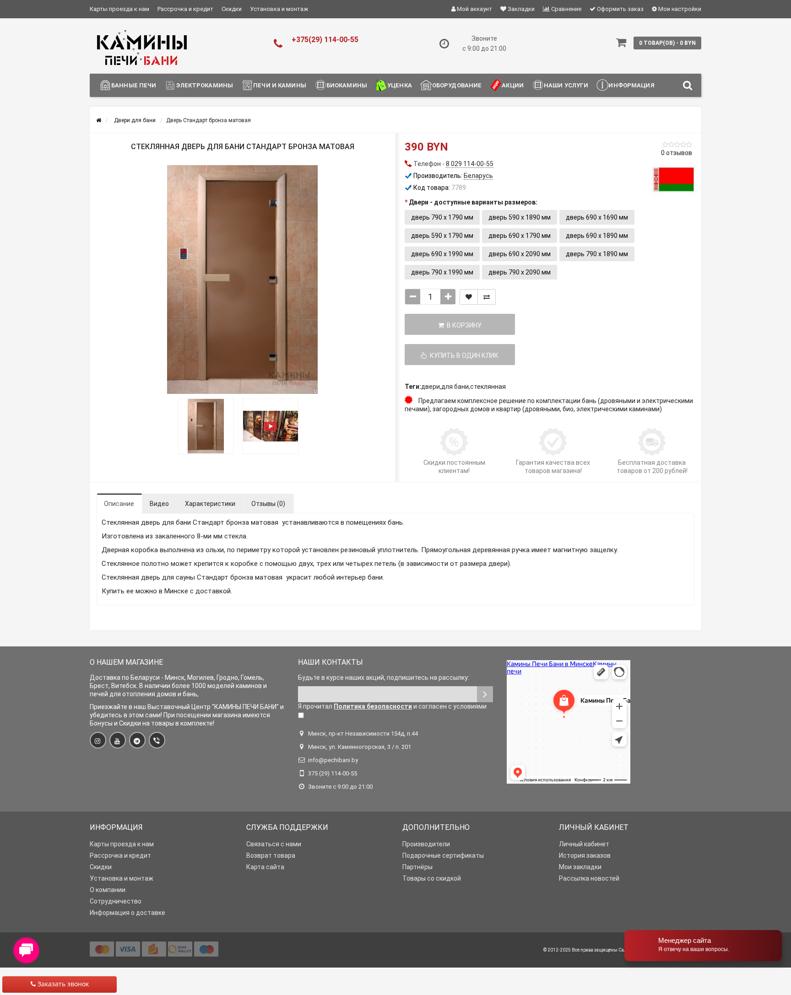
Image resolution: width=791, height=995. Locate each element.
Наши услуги (566, 85)
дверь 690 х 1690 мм (597, 217)
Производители (426, 844)
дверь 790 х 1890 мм (597, 254)
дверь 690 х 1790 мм (519, 235)
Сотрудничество (115, 901)
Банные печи (133, 85)
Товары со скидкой (431, 878)
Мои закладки (580, 867)
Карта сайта (265, 867)
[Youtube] (117, 740)
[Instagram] (98, 740)
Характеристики (210, 503)
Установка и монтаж (279, 8)
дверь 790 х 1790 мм (442, 217)
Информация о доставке (127, 912)
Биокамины (346, 85)
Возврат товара (270, 855)
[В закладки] (469, 297)
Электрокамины (204, 85)
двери (430, 386)
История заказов (585, 855)
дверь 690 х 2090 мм (519, 254)
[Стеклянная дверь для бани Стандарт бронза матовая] (243, 279)
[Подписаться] (485, 694)
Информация (631, 85)
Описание (119, 503)
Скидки (232, 8)
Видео (159, 503)
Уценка (399, 85)
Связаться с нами (273, 844)
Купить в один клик (462, 355)
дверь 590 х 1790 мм (442, 235)
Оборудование (457, 85)
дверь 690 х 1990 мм (442, 254)
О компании (107, 889)
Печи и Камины (279, 85)
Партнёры (417, 867)
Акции (513, 85)
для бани (455, 386)
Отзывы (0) (268, 503)
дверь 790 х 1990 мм (442, 272)
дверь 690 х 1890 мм (597, 235)
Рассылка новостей (589, 878)
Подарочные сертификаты (443, 855)
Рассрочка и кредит (185, 8)
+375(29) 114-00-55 (325, 39)
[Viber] (157, 740)
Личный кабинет (584, 844)
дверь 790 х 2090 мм (519, 272)
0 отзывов (676, 152)
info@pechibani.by (333, 760)
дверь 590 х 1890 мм (519, 217)
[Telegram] (137, 740)
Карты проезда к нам (119, 8)
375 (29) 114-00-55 (332, 773)
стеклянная (488, 386)
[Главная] (98, 120)
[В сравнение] (486, 297)
